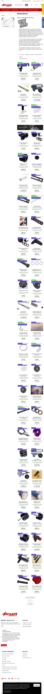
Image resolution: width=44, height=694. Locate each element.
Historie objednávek (27, 657)
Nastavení (7, 691)
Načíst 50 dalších (30, 597)
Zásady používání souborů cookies (9, 668)
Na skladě (8, 21)
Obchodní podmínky (6, 661)
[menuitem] (6, 9)
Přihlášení (25, 654)
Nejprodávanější (38, 54)
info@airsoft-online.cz (27, 622)
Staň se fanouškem (27, 626)
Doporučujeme (8, 26)
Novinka (8, 24)
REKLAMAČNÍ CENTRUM (7, 654)
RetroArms (31, 17)
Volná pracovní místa (6, 672)
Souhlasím (36, 685)
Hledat (26, 5)
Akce (8, 23)
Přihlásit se (4, 645)
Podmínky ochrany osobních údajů (9, 666)
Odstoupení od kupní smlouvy (8, 663)
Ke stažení (4, 657)
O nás (3, 665)
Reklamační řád (5, 670)
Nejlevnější (27, 54)
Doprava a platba (6, 655)
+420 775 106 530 (27, 624)
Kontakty (4, 659)
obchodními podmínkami (6, 631)
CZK (36, 4)
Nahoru (30, 603)
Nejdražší (32, 54)
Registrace (25, 655)
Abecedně (21, 56)
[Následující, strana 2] (30, 601)
